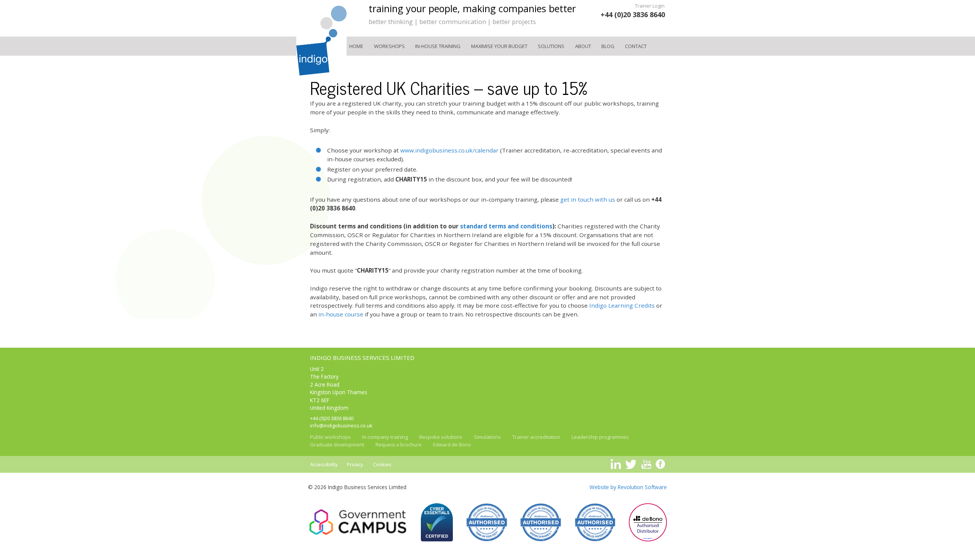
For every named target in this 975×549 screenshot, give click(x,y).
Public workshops (330, 436)
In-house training (437, 46)
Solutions (551, 46)
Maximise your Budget (499, 46)
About (583, 46)
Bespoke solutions (440, 436)
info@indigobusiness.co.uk (341, 425)
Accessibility (324, 464)
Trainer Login (650, 5)
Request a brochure (399, 444)
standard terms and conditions (506, 226)
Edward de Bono (452, 444)
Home (356, 46)
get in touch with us (587, 199)
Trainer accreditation (536, 436)
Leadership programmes (600, 436)
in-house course (340, 314)
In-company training (385, 436)
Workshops (389, 46)
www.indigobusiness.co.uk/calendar (449, 150)
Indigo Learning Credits (622, 305)
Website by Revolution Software (628, 487)
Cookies (382, 464)
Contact (636, 46)
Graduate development (337, 444)
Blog (607, 46)
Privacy (355, 464)
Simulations (487, 436)
